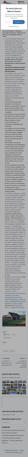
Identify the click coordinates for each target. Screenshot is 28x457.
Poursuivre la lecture (14, 26)
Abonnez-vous (19, 22)
